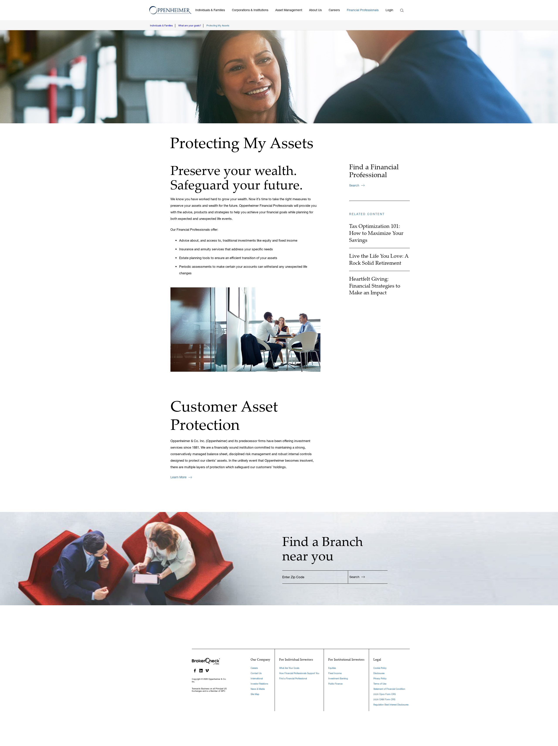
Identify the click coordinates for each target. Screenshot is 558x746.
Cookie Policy (379, 668)
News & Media (258, 689)
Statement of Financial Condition (389, 689)
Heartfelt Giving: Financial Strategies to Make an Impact (374, 285)
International (257, 678)
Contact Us (256, 673)
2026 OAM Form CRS (384, 699)
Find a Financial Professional (293, 678)
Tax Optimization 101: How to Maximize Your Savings (376, 232)
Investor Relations (259, 683)
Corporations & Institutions (250, 10)
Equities (332, 668)
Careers (334, 10)
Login (389, 10)
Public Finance (335, 683)
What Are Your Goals (289, 668)
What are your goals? (189, 25)
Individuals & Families (210, 10)
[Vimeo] (207, 670)
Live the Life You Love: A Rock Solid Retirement (379, 259)
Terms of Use (379, 683)
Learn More (178, 477)
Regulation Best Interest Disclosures (390, 704)
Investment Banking (338, 678)
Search (354, 185)
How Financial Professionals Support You (299, 673)
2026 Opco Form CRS (384, 694)
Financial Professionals (363, 10)
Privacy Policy (379, 678)
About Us (315, 10)
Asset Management (288, 10)
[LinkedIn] (201, 670)
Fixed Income (335, 673)
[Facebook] (195, 670)
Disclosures (378, 673)
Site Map (255, 694)
